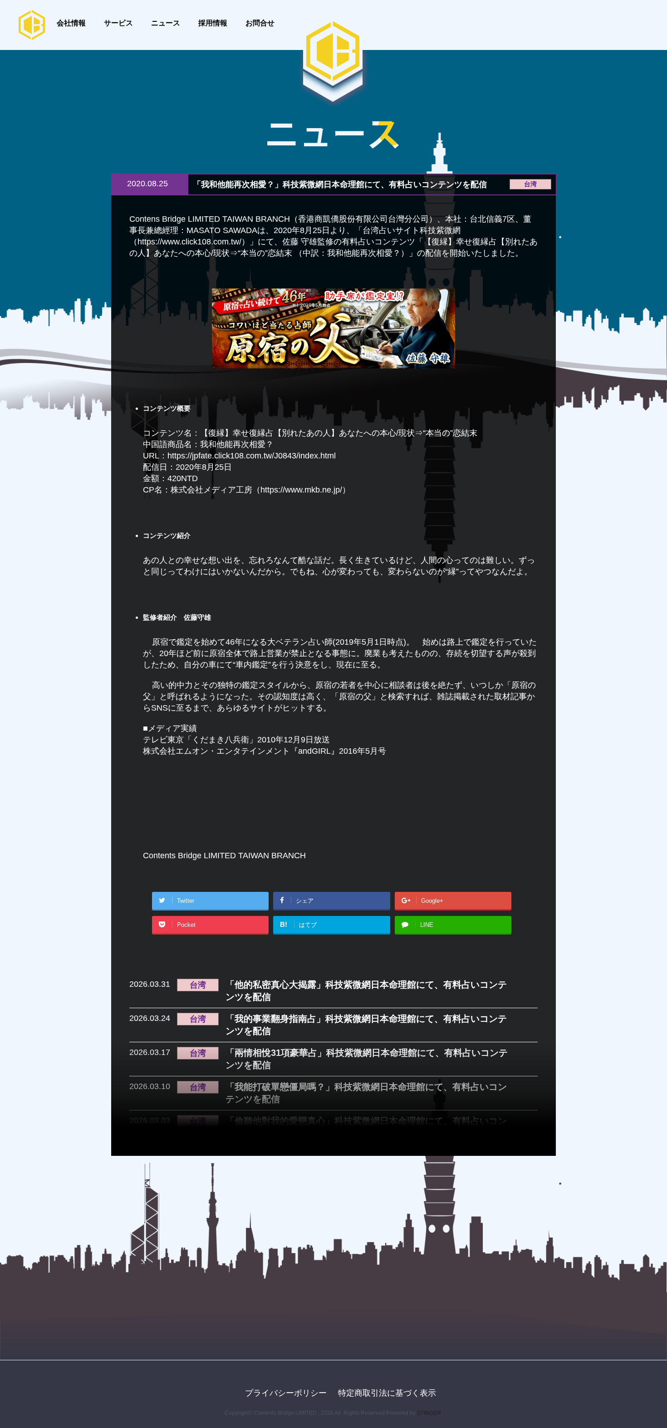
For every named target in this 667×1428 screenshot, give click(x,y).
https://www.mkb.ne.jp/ (301, 489)
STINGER (429, 1413)
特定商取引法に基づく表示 (387, 1393)
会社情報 (71, 23)
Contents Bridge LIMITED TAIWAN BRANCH (224, 855)
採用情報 (212, 23)
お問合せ (260, 23)
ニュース (165, 23)
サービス (118, 23)
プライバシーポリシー (286, 1393)
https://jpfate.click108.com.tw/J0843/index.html (251, 455)
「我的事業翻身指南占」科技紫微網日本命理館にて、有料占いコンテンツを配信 (366, 1025)
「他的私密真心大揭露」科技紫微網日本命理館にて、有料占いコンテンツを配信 (366, 991)
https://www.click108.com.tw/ (189, 241)
